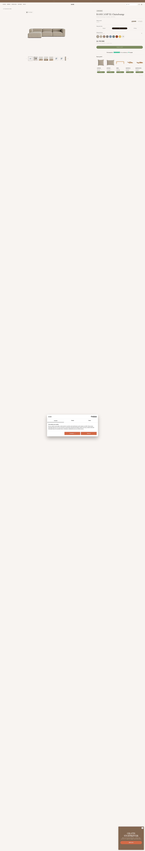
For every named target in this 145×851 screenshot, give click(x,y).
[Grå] (107, 36)
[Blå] (110, 36)
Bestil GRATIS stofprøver (72, 1)
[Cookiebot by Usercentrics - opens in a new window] (92, 417)
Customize (72, 433)
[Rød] (116, 36)
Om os (24, 4)
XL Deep (135, 28)
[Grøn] (113, 36)
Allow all (88, 433)
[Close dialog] (142, 828)
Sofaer (4, 4)
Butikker (20, 4)
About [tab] (89, 420)
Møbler (8, 4)
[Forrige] (140, 75)
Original (104, 28)
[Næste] (142, 75)
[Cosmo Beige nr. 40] (97, 36)
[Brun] (104, 36)
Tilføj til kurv (120, 47)
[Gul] (120, 36)
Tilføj (101, 72)
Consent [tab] (55, 420)
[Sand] (101, 36)
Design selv (14, 4)
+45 (123, 36)
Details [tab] (72, 420)
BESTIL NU (131, 842)
